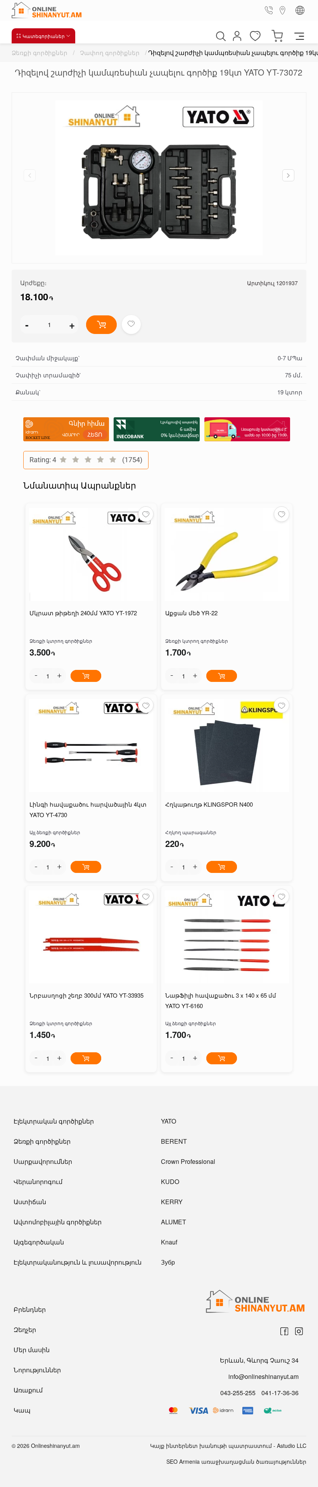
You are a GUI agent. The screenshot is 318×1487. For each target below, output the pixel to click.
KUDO (170, 1181)
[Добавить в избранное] (131, 324)
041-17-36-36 (280, 1392)
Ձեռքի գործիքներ (39, 52)
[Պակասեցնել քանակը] (36, 675)
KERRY (172, 1201)
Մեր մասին (32, 1349)
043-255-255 (238, 1392)
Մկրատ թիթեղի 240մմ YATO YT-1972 (83, 613)
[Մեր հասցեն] (283, 10)
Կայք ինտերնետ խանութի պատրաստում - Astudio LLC (228, 1445)
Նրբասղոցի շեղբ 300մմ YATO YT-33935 (86, 995)
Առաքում (28, 1389)
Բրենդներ (30, 1309)
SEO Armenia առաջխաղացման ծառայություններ (236, 1461)
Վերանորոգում (38, 1181)
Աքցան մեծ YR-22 (191, 613)
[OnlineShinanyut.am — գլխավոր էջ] (48, 10)
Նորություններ (37, 1369)
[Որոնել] (220, 36)
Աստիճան (30, 1201)
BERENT (174, 1141)
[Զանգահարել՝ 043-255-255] (270, 10)
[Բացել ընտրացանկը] (299, 35)
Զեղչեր (25, 1329)
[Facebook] (284, 1331)
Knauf (169, 1241)
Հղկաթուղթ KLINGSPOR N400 (209, 804)
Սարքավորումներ (43, 1161)
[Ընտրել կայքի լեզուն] (300, 10)
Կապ (22, 1410)
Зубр (168, 1262)
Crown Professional (188, 1161)
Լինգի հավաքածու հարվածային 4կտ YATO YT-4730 (88, 809)
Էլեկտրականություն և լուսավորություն (78, 1262)
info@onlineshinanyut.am (263, 1376)
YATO (168, 1121)
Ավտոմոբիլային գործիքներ (58, 1221)
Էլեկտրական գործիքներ (54, 1121)
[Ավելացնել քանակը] (59, 675)
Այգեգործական (39, 1241)
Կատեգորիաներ (43, 36)
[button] (288, 175)
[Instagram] (299, 1331)
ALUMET (173, 1221)
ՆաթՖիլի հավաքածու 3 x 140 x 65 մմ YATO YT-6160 (220, 1000)
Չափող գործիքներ (110, 52)
